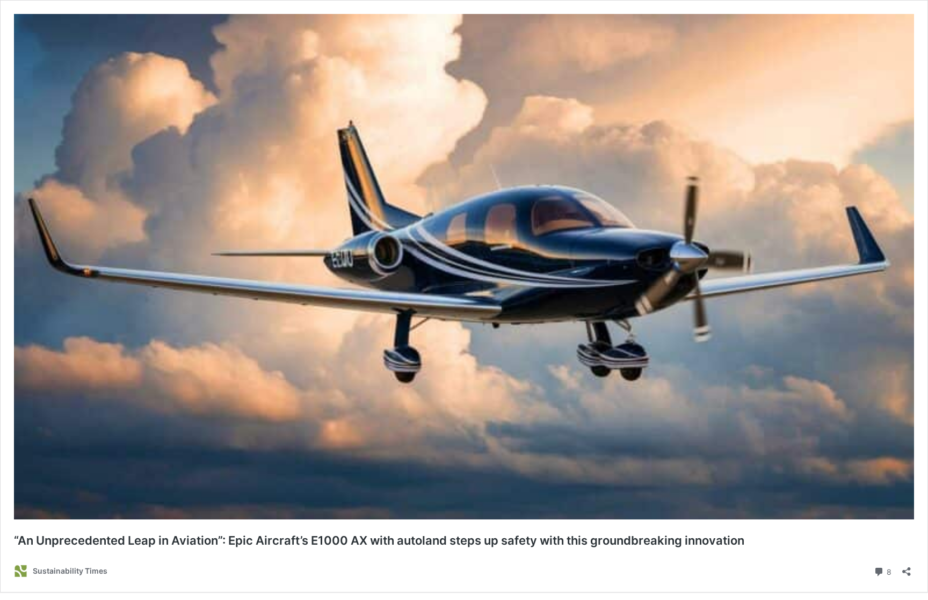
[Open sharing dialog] (906, 568)
